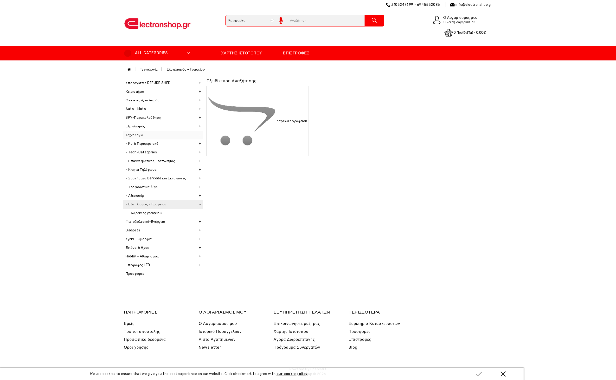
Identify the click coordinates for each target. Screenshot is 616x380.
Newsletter (210, 347)
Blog (353, 347)
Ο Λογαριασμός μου (218, 323)
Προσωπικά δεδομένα (145, 339)
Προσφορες (135, 274)
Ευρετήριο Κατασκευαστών (374, 323)
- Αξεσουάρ (163, 196)
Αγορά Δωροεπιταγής (294, 339)
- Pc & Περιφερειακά (163, 144)
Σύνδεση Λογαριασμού (459, 22)
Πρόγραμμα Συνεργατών (297, 347)
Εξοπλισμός (163, 126)
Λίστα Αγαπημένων (217, 339)
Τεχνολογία (149, 69)
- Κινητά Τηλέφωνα (163, 170)
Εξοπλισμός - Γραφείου (186, 69)
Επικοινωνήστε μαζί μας (297, 323)
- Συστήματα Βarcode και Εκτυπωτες (163, 178)
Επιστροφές (296, 53)
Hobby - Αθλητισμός (163, 256)
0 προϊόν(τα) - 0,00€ (469, 33)
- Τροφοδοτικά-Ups (163, 187)
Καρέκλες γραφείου (291, 121)
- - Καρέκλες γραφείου (144, 213)
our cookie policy (292, 374)
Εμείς (129, 323)
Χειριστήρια (163, 92)
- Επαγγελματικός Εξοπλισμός (163, 161)
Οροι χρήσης (136, 347)
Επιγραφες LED (163, 265)
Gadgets (163, 230)
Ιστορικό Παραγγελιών (220, 331)
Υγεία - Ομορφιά (163, 239)
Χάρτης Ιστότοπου (241, 53)
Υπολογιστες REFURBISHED (163, 83)
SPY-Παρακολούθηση (163, 118)
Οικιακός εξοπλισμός (163, 100)
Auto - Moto (163, 109)
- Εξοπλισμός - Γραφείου (163, 204)
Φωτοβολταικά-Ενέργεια (163, 222)
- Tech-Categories (163, 152)
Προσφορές (359, 331)
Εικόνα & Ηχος (163, 248)
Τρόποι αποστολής (142, 331)
